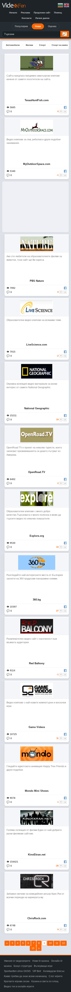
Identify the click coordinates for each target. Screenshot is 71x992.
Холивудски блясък (53, 971)
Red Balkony (36, 663)
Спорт (42, 45)
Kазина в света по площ (44, 981)
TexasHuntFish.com (37, 100)
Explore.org (37, 535)
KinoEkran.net (36, 854)
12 (63, 943)
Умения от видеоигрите (17, 961)
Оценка (52, 26)
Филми (29, 45)
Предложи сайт (42, 12)
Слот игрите (56, 976)
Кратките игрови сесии (16, 981)
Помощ (58, 12)
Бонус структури (23, 966)
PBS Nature (37, 280)
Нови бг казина (40, 961)
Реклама (25, 12)
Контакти (27, 18)
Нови (38, 26)
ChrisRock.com (36, 918)
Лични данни (42, 18)
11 (57, 943)
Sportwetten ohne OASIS (17, 971)
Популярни (21, 26)
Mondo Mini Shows (37, 790)
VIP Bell (37, 971)
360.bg (37, 599)
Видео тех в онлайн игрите (19, 986)
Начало (13, 12)
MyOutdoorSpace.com (36, 164)
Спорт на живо (60, 45)
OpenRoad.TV (36, 472)
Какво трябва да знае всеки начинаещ (25, 976)
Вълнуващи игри (43, 966)
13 (33, 948)
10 (50, 943)
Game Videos (37, 727)
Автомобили (13, 45)
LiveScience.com (36, 344)
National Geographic (36, 408)
